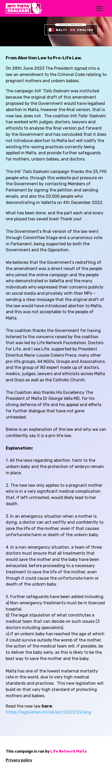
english (85, 29)
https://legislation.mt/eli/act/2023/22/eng (48, 712)
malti (61, 29)
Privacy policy (19, 760)
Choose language (70, 24)
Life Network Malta (68, 751)
